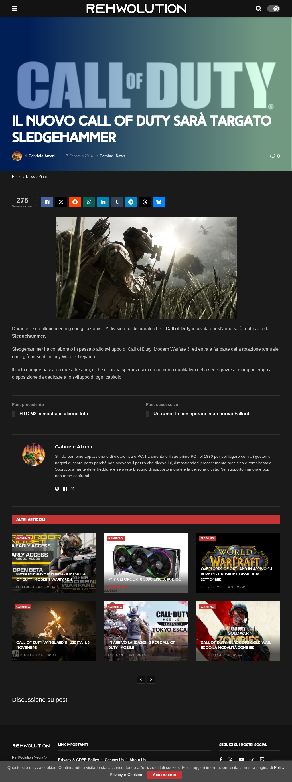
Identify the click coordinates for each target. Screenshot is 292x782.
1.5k (144, 655)
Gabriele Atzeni (42, 156)
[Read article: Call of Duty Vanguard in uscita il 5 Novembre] (54, 631)
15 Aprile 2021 (122, 655)
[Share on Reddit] (75, 202)
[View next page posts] (151, 680)
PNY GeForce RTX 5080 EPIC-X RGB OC (144, 579)
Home (16, 177)
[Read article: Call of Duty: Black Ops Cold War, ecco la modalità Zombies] (238, 631)
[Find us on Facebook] (220, 760)
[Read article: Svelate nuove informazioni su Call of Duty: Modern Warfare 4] (54, 563)
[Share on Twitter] (61, 202)
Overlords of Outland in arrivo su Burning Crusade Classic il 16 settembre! (236, 574)
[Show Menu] (14, 8)
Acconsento (165, 775)
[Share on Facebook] (47, 202)
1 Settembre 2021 (218, 586)
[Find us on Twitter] (230, 760)
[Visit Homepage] (136, 8)
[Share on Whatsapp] (89, 202)
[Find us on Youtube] (241, 760)
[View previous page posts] (141, 680)
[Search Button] (258, 8)
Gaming (106, 156)
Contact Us (114, 760)
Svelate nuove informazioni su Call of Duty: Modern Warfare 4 (52, 577)
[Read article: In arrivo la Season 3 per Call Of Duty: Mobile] (146, 631)
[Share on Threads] (145, 202)
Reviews (115, 538)
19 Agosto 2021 (32, 655)
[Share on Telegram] (131, 202)
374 (239, 655)
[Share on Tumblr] (117, 202)
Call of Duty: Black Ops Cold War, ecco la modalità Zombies (236, 645)
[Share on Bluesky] (159, 202)
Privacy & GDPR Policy (78, 760)
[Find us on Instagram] (252, 760)
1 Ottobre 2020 (216, 655)
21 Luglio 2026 (31, 586)
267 (53, 586)
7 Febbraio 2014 (79, 156)
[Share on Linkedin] (103, 202)
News (120, 156)
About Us (137, 760)
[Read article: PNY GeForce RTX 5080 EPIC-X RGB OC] (146, 563)
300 (54, 655)
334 (243, 586)
